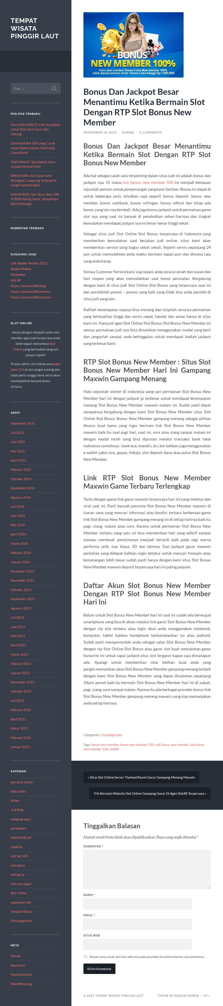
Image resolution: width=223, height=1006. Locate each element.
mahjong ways (21, 819)
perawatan (18, 828)
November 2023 (22, 580)
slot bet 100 (19, 856)
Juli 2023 (17, 617)
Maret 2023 (19, 654)
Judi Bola (17, 810)
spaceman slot (21, 902)
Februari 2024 (21, 553)
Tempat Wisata (21, 911)
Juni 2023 (18, 627)
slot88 (114, 749)
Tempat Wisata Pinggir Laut (35, 28)
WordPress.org (21, 984)
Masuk (15, 956)
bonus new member (105, 745)
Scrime (128, 132)
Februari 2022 (21, 710)
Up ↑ (207, 996)
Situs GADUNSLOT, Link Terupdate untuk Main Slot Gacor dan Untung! (35, 129)
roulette (16, 847)
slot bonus (18, 865)
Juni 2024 (18, 516)
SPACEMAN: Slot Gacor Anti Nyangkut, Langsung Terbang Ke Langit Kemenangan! (34, 180)
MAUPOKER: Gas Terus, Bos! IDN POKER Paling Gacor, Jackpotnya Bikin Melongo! (35, 199)
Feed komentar (21, 974)
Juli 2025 (17, 433)
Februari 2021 (21, 738)
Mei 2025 (18, 451)
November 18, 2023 (100, 132)
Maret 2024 (19, 543)
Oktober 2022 (21, 691)
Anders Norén (186, 996)
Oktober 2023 (21, 590)
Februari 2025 (21, 469)
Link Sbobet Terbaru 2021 (29, 263)
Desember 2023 (22, 571)
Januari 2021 (20, 747)
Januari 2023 (20, 673)
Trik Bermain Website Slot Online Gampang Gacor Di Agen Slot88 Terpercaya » (150, 793)
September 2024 (23, 488)
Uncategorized (21, 921)
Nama (89, 895)
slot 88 (16, 280)
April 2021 (18, 719)
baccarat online (22, 782)
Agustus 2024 (21, 497)
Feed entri (18, 965)
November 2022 (22, 682)
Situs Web (91, 935)
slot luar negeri (21, 884)
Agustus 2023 (21, 608)
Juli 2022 (17, 701)
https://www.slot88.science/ (31, 297)
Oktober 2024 (21, 479)
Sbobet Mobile (21, 269)
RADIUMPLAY (21, 838)
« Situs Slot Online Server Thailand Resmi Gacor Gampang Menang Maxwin (141, 777)
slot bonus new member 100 (147, 182)
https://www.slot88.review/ (31, 291)
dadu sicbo (18, 791)
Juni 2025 (18, 442)
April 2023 (18, 645)
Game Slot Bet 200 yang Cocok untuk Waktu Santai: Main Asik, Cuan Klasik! (33, 147)
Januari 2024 (20, 562)
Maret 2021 (19, 728)
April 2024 (18, 534)
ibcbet (15, 801)
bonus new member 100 (137, 745)
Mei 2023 (18, 636)
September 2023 (23, 599)
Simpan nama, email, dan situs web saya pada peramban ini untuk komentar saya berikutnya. (147, 957)
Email (89, 915)
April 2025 (18, 460)
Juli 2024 (17, 506)
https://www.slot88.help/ (29, 286)
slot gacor (18, 874)
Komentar (93, 846)
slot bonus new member (172, 745)
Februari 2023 (21, 664)
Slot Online (19, 893)
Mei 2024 (18, 525)
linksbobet (18, 274)
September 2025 (23, 423)
